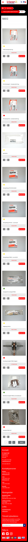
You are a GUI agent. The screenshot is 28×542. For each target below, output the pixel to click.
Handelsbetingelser (6, 509)
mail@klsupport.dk (6, 461)
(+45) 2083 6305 (6, 487)
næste (21, 442)
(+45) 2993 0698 (6, 483)
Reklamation (5, 511)
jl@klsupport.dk (5, 479)
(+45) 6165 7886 (7, 459)
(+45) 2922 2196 (6, 478)
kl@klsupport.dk (5, 474)
